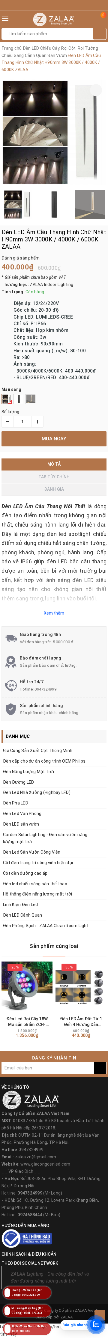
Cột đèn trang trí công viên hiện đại (38, 862)
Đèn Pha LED (15, 803)
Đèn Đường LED (18, 782)
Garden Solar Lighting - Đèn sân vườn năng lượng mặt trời (45, 838)
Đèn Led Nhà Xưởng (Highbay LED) (36, 792)
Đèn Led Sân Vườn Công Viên (32, 852)
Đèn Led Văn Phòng (22, 813)
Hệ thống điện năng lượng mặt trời (37, 894)
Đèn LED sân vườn (21, 824)
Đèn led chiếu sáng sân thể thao (35, 883)
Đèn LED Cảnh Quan (22, 915)
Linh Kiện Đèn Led (20, 904)
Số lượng (10, 411)
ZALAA (67, 1317)
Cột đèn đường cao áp (25, 873)
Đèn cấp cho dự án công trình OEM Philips (44, 761)
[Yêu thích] (96, 90)
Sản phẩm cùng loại (54, 946)
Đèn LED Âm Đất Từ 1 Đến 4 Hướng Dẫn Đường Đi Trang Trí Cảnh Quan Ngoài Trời (81, 1022)
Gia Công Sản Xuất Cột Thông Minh (37, 750)
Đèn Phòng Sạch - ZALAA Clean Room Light (45, 925)
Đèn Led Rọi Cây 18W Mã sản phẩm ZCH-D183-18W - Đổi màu (27, 1022)
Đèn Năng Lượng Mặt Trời (28, 771)
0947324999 (45, 689)
